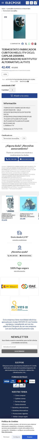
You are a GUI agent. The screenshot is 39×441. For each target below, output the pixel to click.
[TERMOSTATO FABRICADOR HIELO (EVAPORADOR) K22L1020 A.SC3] (10, 204)
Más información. (7, 432)
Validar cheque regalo (20, 416)
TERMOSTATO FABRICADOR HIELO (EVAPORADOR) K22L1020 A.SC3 (8, 216)
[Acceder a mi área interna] (31, 2)
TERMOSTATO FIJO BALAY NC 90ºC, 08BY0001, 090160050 (27, 215)
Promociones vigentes (20, 413)
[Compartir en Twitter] (26, 43)
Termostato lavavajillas (13, 180)
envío (10, 70)
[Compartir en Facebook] (22, 43)
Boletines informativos (20, 410)
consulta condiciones (19, 240)
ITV (29, 180)
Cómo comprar (20, 395)
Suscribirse (19, 351)
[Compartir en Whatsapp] (29, 43)
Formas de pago (20, 401)
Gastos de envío (20, 404)
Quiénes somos (20, 398)
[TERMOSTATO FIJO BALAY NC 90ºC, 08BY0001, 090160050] (28, 204)
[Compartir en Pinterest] (32, 43)
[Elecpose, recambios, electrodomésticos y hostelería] (13, 3)
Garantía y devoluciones (20, 407)
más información (19, 271)
